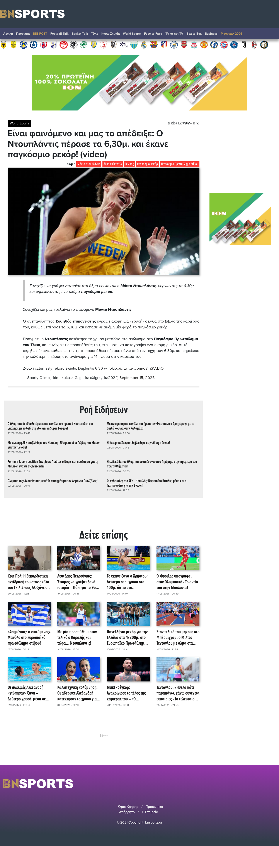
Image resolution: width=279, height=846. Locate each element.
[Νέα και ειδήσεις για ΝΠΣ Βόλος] (43, 44)
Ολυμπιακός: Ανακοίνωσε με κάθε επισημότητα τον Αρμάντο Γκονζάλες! (52, 481)
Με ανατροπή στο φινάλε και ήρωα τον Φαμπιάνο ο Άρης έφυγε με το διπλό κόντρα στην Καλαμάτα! (150, 426)
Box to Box (194, 34)
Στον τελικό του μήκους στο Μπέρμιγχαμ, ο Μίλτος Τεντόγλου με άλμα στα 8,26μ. (178, 637)
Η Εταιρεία (150, 812)
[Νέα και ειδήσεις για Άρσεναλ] (184, 44)
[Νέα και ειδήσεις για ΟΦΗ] (74, 44)
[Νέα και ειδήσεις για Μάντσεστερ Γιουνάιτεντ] (204, 44)
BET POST (40, 34)
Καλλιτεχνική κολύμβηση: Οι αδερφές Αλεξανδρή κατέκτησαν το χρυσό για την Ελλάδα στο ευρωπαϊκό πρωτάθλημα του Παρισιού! (78, 693)
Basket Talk (80, 34)
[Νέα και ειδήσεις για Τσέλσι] (214, 44)
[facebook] (267, 783)
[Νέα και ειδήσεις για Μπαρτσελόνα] (154, 44)
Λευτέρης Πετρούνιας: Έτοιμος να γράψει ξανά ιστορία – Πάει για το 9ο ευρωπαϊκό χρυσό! (76, 582)
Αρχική (8, 34)
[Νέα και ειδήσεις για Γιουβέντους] (244, 44)
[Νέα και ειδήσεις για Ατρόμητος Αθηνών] (33, 44)
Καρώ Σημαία (110, 34)
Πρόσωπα (23, 34)
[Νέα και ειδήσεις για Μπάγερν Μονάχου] (224, 44)
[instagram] (261, 783)
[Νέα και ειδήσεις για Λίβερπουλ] (194, 44)
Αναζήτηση (271, 35)
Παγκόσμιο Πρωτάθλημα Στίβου (179, 164)
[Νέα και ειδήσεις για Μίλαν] (254, 44)
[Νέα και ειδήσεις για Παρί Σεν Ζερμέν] (234, 44)
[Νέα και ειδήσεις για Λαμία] (53, 44)
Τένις (94, 34)
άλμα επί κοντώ (113, 164)
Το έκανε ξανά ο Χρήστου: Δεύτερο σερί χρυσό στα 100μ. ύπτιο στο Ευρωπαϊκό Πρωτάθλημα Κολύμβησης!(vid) (127, 582)
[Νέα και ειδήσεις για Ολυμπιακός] (64, 44)
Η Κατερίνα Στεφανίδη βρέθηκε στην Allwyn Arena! (138, 443)
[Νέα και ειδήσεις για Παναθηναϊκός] (84, 44)
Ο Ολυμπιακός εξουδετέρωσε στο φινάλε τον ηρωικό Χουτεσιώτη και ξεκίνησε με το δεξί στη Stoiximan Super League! (50, 426)
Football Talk (59, 34)
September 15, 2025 (137, 377)
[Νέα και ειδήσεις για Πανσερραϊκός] (104, 44)
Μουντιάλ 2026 (231, 34)
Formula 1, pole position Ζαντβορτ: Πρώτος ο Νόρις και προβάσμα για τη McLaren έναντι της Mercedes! (53, 464)
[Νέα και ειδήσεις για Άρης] (13, 44)
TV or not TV (174, 34)
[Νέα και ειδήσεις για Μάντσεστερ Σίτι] (174, 44)
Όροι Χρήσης (128, 807)
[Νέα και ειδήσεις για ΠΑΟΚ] (114, 44)
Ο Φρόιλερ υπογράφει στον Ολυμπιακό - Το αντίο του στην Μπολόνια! (177, 582)
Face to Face (153, 34)
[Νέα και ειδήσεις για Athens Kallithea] (124, 44)
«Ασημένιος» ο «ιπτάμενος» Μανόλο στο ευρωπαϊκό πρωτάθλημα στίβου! (29, 637)
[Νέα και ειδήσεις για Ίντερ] (264, 44)
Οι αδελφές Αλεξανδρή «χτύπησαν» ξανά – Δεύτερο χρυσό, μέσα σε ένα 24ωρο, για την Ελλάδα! (27, 693)
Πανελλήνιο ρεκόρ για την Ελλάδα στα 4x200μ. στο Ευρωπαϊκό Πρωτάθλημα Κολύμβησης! (127, 637)
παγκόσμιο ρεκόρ (147, 164)
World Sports (132, 34)
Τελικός (129, 164)
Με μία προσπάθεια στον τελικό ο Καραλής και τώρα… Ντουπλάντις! (77, 637)
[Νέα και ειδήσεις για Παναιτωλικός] (94, 44)
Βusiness (211, 34)
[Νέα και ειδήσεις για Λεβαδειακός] (134, 44)
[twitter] (273, 783)
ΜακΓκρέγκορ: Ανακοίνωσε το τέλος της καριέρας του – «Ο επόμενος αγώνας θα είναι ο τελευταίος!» (128, 693)
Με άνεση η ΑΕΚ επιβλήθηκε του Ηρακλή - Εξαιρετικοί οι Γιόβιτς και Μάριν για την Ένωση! (54, 445)
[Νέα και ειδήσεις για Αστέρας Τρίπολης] (23, 44)
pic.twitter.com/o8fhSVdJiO (141, 368)
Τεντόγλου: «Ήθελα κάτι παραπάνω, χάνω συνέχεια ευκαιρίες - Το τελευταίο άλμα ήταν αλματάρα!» (178, 693)
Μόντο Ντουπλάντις (88, 164)
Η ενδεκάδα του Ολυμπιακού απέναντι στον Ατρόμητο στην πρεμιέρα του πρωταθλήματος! (152, 464)
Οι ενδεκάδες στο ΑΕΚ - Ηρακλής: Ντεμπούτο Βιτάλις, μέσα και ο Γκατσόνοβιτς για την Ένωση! (146, 483)
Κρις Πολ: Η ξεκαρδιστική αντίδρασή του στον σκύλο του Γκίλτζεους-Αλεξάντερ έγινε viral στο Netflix (28, 582)
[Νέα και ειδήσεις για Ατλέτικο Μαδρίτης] (164, 44)
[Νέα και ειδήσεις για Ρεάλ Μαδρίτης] (144, 44)
